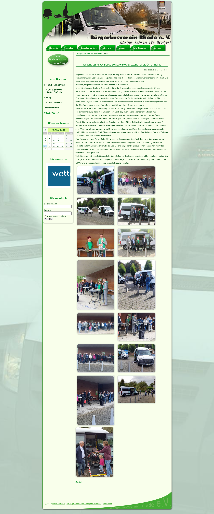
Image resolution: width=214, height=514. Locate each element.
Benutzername (50, 204)
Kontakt (77, 504)
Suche (69, 504)
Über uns (107, 48)
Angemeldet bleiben (56, 216)
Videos (122, 48)
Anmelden (48, 219)
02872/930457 (51, 113)
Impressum (107, 504)
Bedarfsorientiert (88, 48)
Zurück (79, 482)
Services (157, 48)
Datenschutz (95, 504)
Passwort (48, 210)
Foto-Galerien (139, 48)
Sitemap (85, 504)
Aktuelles (68, 48)
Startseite (53, 48)
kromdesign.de (58, 504)
